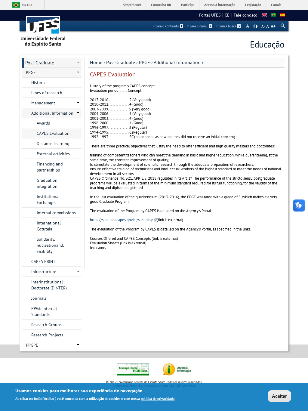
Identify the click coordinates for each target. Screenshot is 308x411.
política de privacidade (157, 398)
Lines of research (46, 92)
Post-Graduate (120, 62)
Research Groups (46, 324)
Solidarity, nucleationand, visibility (50, 245)
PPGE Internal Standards (44, 311)
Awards (43, 123)
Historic (38, 82)
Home (96, 62)
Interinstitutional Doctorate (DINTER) (49, 285)
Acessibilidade (248, 26)
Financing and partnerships (50, 167)
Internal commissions (56, 212)
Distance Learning (53, 143)
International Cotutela (49, 226)
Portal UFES (209, 15)
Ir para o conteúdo (167, 26)
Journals (38, 298)
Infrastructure (43, 271)
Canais (276, 4)
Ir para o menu (199, 26)
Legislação (253, 4)
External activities (53, 153)
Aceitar (279, 396)
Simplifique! (132, 4)
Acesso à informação (219, 4)
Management (43, 103)
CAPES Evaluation (53, 133)
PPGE (144, 62)
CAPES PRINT (43, 261)
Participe (187, 4)
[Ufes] (43, 29)
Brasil (27, 5)
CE (227, 15)
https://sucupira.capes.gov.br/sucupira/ (123, 219)
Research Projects (47, 335)
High (255, 26)
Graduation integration (47, 183)
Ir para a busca (228, 26)
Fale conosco (245, 15)
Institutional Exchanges (48, 199)
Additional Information (177, 62)
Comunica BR (161, 4)
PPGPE (32, 345)
